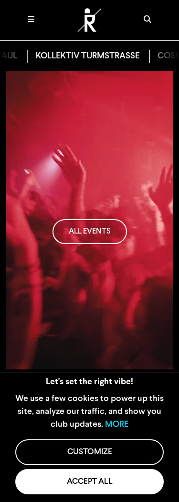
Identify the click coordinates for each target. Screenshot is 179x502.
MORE (116, 425)
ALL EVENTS (90, 231)
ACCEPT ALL (90, 482)
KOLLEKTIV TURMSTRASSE (79, 56)
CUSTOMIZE (89, 452)
